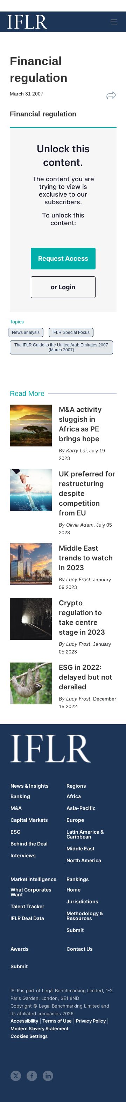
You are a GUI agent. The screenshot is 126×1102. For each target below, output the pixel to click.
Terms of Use (57, 1021)
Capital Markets (29, 820)
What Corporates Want (30, 892)
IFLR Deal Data (27, 918)
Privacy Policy (91, 1021)
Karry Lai (76, 450)
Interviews (23, 855)
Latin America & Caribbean (85, 834)
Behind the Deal (29, 843)
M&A (16, 808)
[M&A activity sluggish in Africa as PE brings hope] (31, 425)
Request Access (63, 258)
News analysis (26, 332)
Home (73, 889)
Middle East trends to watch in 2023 (86, 558)
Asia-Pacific (81, 808)
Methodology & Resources (84, 916)
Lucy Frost (78, 579)
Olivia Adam (79, 525)
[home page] (27, 22)
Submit (75, 930)
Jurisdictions (82, 901)
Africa (73, 796)
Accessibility (24, 1021)
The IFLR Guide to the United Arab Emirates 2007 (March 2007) (61, 347)
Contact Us (79, 949)
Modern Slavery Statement (39, 1028)
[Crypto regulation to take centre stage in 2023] (31, 619)
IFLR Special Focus (71, 332)
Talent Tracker (27, 906)
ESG (15, 831)
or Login (63, 287)
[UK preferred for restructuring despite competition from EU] (31, 490)
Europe (75, 820)
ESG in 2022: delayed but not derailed (85, 677)
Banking (20, 796)
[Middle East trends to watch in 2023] (31, 564)
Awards (19, 949)
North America (83, 860)
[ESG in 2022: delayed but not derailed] (31, 683)
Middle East (80, 848)
